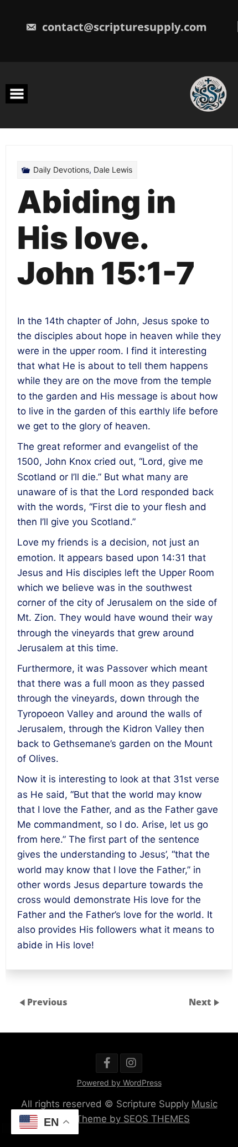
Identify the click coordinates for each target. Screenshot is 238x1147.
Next (201, 1002)
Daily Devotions (61, 169)
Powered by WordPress (119, 1082)
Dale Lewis (113, 169)
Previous (47, 1002)
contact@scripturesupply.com (123, 26)
